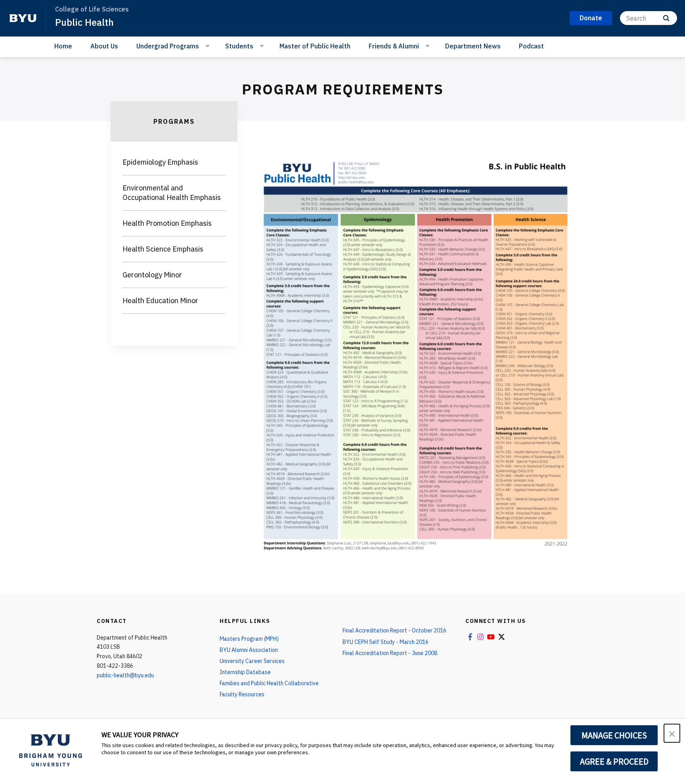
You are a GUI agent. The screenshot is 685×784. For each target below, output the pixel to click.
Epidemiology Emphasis (160, 162)
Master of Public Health (314, 46)
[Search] (666, 18)
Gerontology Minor (152, 274)
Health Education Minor (160, 300)
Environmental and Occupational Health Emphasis (171, 192)
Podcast (531, 46)
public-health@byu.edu (125, 675)
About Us (104, 46)
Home (63, 46)
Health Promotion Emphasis (167, 223)
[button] (672, 733)
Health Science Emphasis (162, 249)
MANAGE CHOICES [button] (614, 735)
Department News (473, 46)
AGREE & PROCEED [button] (614, 761)
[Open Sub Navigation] (209, 45)
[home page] (23, 18)
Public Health (84, 22)
